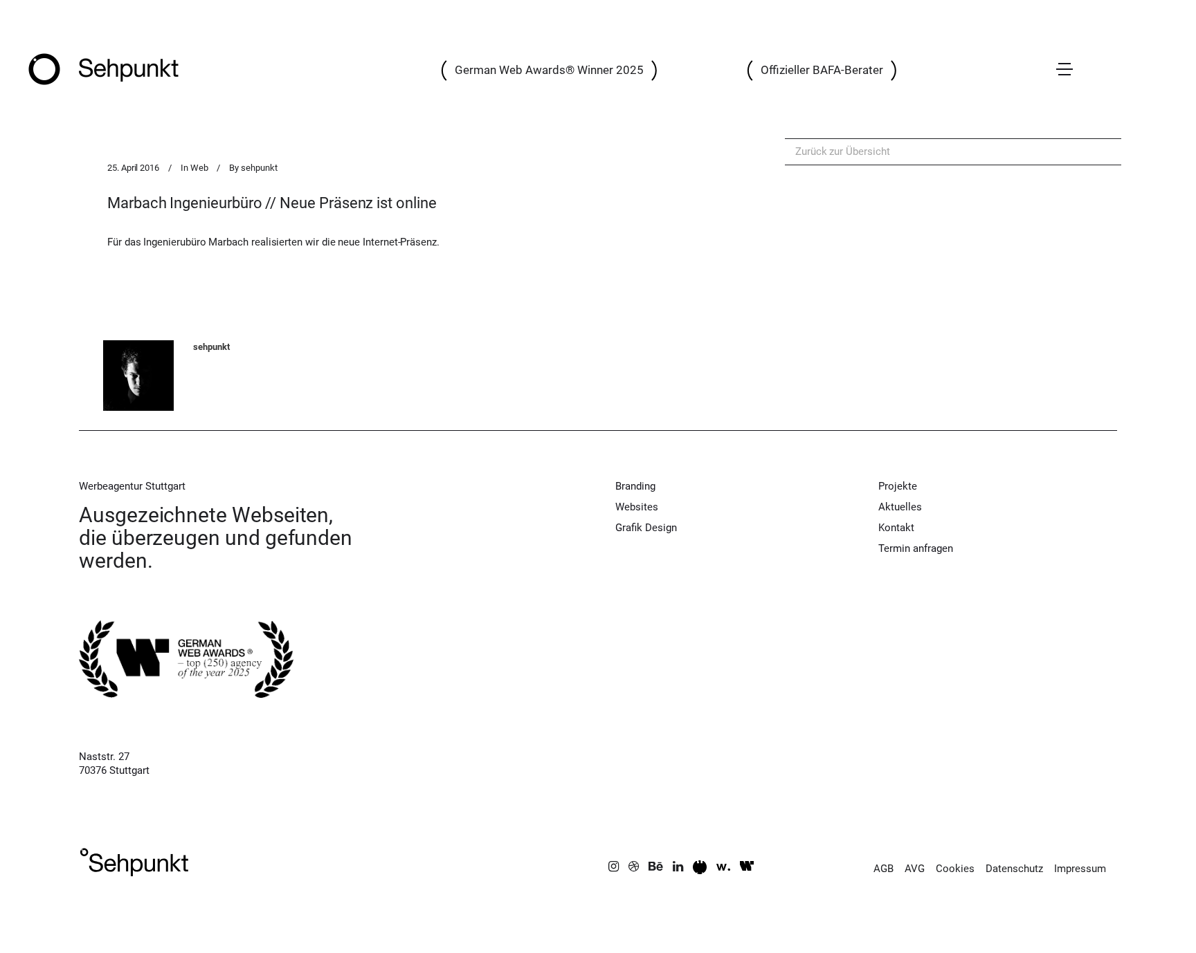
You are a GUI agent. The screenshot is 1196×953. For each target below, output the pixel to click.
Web (199, 168)
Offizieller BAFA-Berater (822, 70)
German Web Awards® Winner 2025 (549, 70)
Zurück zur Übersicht (842, 151)
